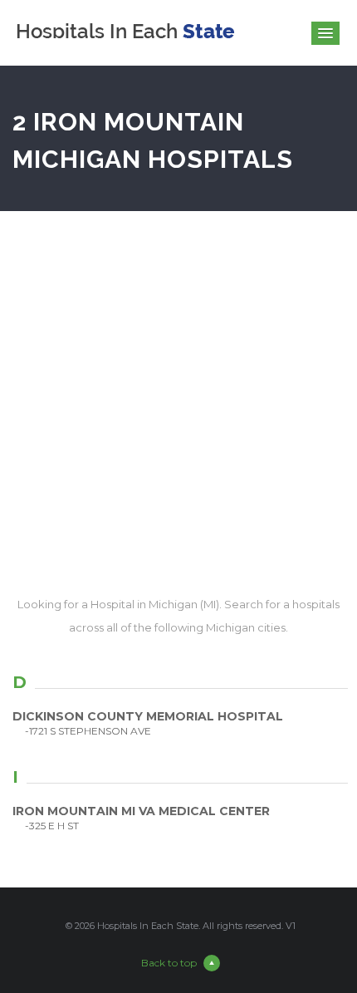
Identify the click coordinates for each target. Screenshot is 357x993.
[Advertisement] (178, 402)
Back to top (169, 962)
